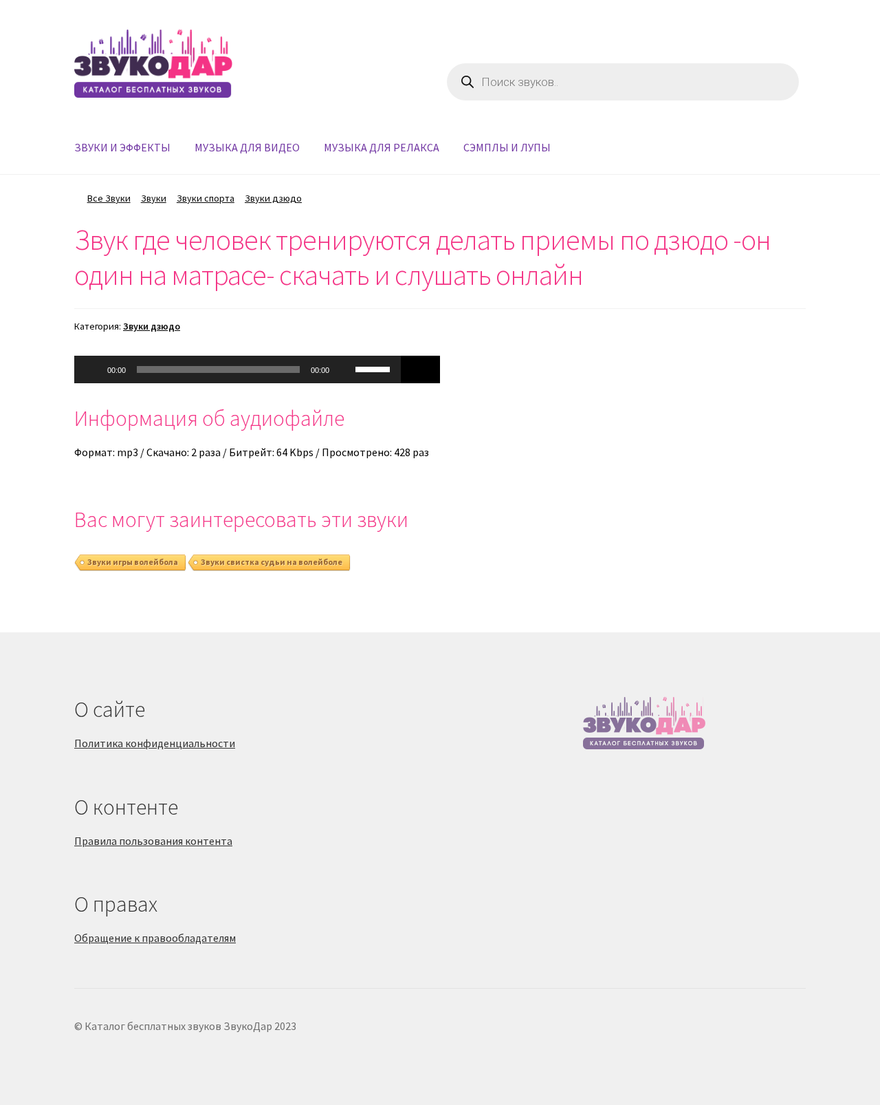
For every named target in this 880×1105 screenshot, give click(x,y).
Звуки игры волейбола (132, 562)
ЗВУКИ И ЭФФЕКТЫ (122, 147)
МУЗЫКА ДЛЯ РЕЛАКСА (381, 147)
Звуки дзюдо (273, 198)
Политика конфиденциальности (154, 743)
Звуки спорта (205, 198)
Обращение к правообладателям (155, 938)
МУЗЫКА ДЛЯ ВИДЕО (247, 147)
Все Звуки (109, 198)
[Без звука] (344, 369)
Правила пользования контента (153, 841)
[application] (237, 369)
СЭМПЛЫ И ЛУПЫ (507, 147)
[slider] (374, 368)
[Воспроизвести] (92, 369)
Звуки (153, 198)
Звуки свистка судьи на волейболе (271, 562)
